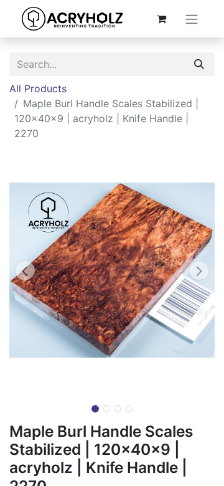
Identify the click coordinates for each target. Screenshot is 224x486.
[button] (24, 270)
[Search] (199, 64)
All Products (38, 88)
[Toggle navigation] (192, 18)
